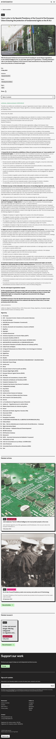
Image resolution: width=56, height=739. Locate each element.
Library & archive (5, 703)
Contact (3, 704)
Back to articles (7, 9)
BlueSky (31, 708)
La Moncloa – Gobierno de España (8, 103)
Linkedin (31, 704)
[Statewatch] (6, 2)
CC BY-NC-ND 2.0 (20, 103)
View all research (7, 645)
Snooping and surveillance (7, 81)
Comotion (10, 731)
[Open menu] (54, 2)
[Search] (51, 2)
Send (52, 686)
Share (2, 91)
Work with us (4, 706)
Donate (4, 666)
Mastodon (31, 706)
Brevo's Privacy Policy (10, 690)
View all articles (6, 605)
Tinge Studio (15, 731)
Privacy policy (4, 708)
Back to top (5, 736)
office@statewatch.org (6, 717)
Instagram (31, 703)
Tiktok (30, 710)
